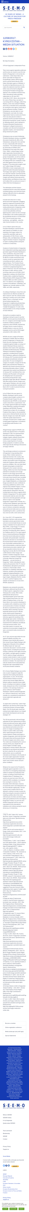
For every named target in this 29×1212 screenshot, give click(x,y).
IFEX (4, 1185)
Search (24, 27)
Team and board (7, 1130)
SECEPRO (5, 1179)
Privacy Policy (7, 1146)
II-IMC (4, 1181)
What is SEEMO (7, 1115)
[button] (2, 2)
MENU (6, 2)
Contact (5, 1139)
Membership (6, 1133)
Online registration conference (13, 1027)
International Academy (8, 1177)
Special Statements (10, 1035)
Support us (6, 1149)
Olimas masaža (7, 1187)
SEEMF (5, 1136)
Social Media (6, 1156)
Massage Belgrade (7, 1176)
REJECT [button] (21, 1208)
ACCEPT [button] (5, 1208)
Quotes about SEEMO (9, 1123)
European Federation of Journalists (11, 1183)
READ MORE (13, 1208)
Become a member (10, 1023)
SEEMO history (7, 1117)
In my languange (7, 1120)
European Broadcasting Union (10, 1189)
